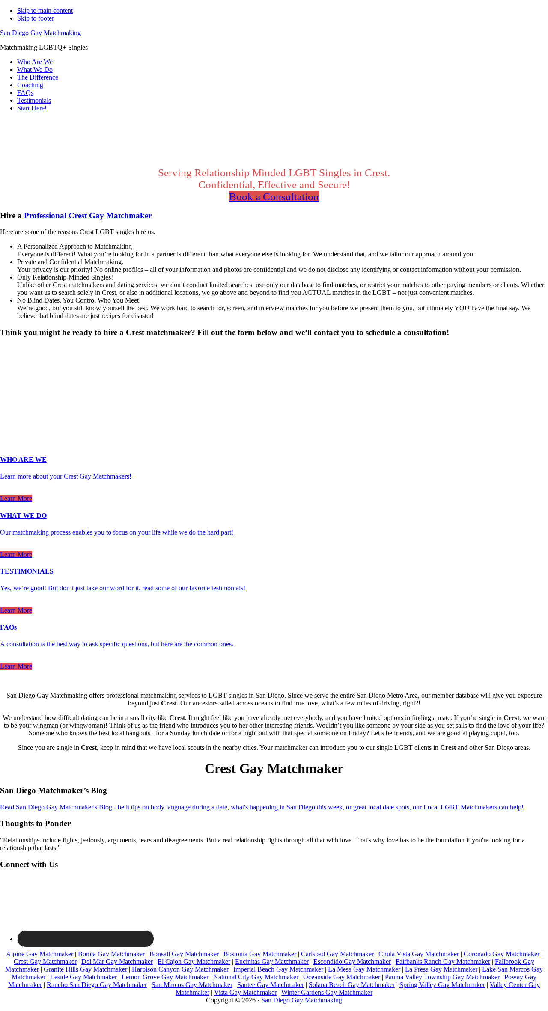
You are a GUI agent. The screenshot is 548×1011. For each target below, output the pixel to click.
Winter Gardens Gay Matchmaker (326, 992)
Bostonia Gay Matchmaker (259, 953)
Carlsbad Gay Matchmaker (337, 953)
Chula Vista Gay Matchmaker (418, 953)
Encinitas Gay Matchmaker (272, 961)
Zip (7, 416)
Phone (11, 407)
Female (41, 364)
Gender (12, 349)
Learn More (16, 498)
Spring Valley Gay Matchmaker (442, 984)
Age (8, 371)
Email (10, 398)
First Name (17, 380)
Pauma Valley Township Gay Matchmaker (442, 977)
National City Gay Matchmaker (255, 977)
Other (68, 364)
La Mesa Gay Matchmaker (364, 969)
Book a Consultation (274, 196)
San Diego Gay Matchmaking (40, 32)
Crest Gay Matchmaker (45, 961)
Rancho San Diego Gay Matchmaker (97, 984)
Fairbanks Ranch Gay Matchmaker (443, 961)
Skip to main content (45, 10)
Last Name (17, 389)
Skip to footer (35, 18)
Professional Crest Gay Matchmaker (88, 215)
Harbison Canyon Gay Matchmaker (180, 969)
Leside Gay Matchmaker (83, 977)
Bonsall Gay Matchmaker (184, 953)
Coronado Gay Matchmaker (501, 953)
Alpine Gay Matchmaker (39, 953)
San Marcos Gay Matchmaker (192, 984)
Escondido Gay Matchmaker (352, 961)
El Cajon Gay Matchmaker (194, 961)
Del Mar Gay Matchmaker (117, 961)
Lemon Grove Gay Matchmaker (165, 977)
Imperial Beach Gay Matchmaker (278, 969)
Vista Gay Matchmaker (245, 992)
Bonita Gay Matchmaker (111, 953)
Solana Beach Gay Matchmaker (352, 984)
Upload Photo (19, 424)
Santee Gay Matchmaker (270, 984)
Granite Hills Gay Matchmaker (85, 969)
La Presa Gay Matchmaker (441, 969)
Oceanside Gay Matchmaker (341, 977)
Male (16, 364)
